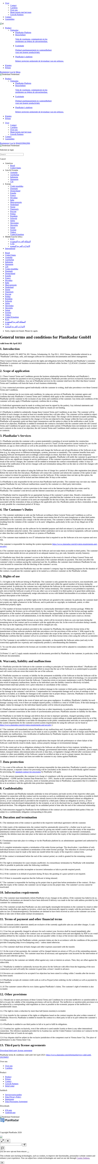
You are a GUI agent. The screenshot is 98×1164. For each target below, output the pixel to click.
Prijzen (8, 68)
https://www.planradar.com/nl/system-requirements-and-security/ (26, 725)
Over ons (14, 10)
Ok (2, 1163)
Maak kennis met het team (20, 12)
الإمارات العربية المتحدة (20, 246)
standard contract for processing (28, 772)
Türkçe (13, 232)
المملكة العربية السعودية (20, 241)
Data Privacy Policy (13, 1097)
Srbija (12, 221)
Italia (12, 200)
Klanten (8, 65)
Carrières (13, 8)
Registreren (4, 72)
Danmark (14, 188)
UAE (12, 244)
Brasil (12, 165)
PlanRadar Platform (23, 32)
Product (8, 28)
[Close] (28, 1152)
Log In (12, 72)
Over (7, 3)
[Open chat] (2, 1148)
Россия (13, 211)
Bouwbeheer (31, 38)
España (13, 193)
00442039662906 (23, 143)
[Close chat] (7, 1141)
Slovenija (14, 225)
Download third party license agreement (16, 1050)
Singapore (14, 179)
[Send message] (24, 1144)
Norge (12, 207)
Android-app (10, 1112)
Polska (13, 214)
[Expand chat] (2, 1141)
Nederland (14, 205)
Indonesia (14, 177)
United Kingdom (17, 234)
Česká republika (16, 186)
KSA (12, 239)
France (13, 195)
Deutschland (15, 191)
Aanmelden (9, 19)
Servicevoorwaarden (13, 1095)
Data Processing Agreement (16, 1101)
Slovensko (14, 223)
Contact (13, 5)
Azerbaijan (14, 175)
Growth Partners (16, 15)
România (13, 216)
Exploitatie (33, 49)
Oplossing (14, 30)
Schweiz (13, 218)
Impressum (9, 1099)
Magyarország (16, 202)
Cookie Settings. (83, 1158)
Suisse (12, 227)
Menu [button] (18, 72)
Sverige (13, 230)
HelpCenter (9, 1086)
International (10, 248)
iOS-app (8, 1110)
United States (15, 168)
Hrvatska (13, 198)
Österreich (14, 209)
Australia (13, 172)
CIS (11, 182)
